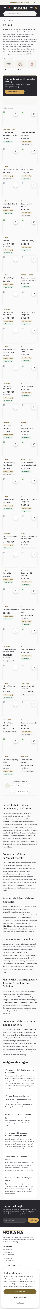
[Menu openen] (5, 8)
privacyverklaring (26, 1286)
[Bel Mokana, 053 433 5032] (34, 2)
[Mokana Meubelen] (20, 8)
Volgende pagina (22, 791)
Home (4, 20)
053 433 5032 (7, 1246)
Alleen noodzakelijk (20, 1297)
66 (12, 791)
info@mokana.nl (8, 1249)
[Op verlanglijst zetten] (15, 114)
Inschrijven (33, 1220)
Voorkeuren (20, 1303)
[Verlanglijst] (31, 8)
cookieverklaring (14, 1286)
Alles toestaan (20, 1291)
